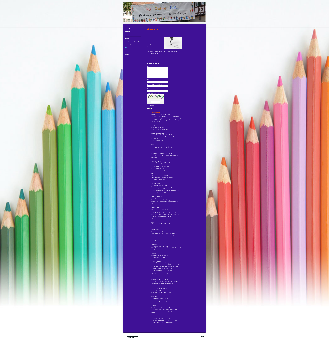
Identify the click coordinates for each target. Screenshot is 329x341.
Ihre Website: (149, 88)
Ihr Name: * (149, 79)
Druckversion (130, 336)
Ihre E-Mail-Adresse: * (156, 84)
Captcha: (153, 93)
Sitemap (136, 336)
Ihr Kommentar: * (150, 66)
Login (202, 336)
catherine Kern (155, 113)
